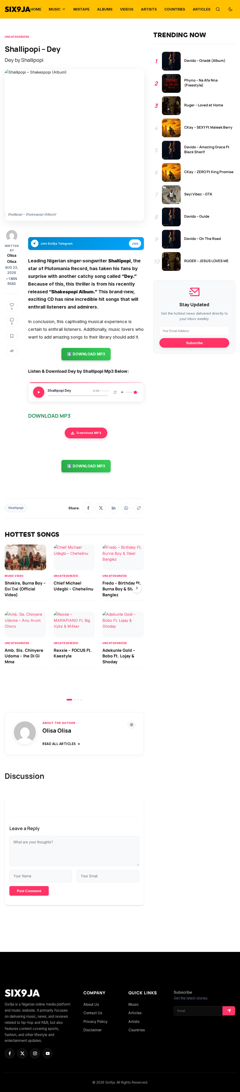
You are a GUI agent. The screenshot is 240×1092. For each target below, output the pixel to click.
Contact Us (92, 1013)
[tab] (69, 700)
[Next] (137, 588)
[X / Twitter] (101, 508)
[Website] (131, 725)
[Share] (11, 350)
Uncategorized (17, 36)
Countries (136, 1030)
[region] (74, 622)
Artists (133, 1021)
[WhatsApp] (126, 508)
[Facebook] (88, 508)
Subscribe (194, 343)
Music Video (14, 576)
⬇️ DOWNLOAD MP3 (86, 354)
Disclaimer (92, 1030)
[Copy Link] (139, 508)
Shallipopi (15, 508)
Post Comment (29, 891)
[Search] (218, 9)
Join (135, 243)
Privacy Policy (95, 1021)
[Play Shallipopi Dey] (38, 392)
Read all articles (59, 744)
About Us (91, 1004)
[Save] (11, 336)
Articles (135, 1013)
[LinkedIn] (113, 508)
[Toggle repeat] (115, 392)
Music (133, 1004)
